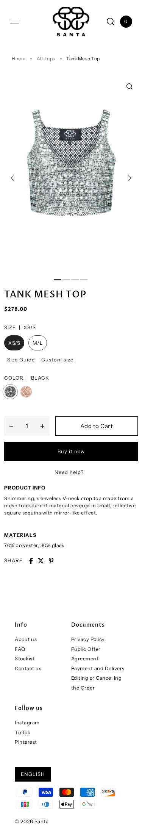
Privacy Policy (88, 639)
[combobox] (71, 509)
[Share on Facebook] (31, 561)
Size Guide (21, 360)
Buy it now (71, 451)
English (33, 774)
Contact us (28, 668)
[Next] (129, 178)
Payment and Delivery (98, 668)
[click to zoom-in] (129, 86)
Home (18, 58)
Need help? (69, 472)
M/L (38, 343)
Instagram (27, 723)
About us (26, 639)
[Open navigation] (14, 22)
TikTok (22, 732)
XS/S (14, 343)
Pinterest (26, 742)
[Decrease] (11, 426)
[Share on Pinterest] (51, 561)
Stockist (24, 658)
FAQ (20, 649)
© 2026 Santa (31, 821)
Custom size (57, 360)
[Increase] (42, 426)
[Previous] (12, 178)
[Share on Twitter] (41, 561)
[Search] (110, 21)
